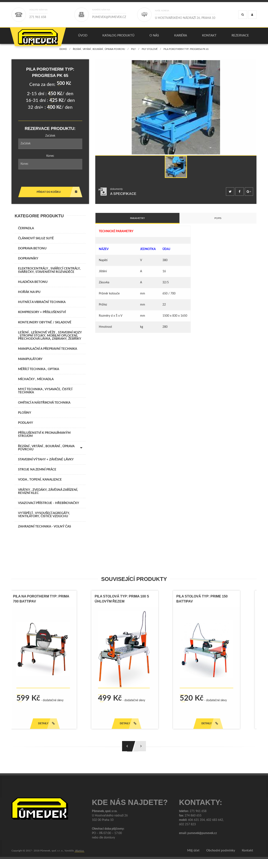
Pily (133, 49)
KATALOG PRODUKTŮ (118, 35)
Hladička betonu (33, 282)
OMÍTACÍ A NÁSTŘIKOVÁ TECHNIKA (44, 402)
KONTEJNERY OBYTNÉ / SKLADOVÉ (44, 322)
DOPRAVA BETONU (32, 248)
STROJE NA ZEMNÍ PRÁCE (37, 469)
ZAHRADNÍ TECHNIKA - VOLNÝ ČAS (44, 526)
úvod (82, 35)
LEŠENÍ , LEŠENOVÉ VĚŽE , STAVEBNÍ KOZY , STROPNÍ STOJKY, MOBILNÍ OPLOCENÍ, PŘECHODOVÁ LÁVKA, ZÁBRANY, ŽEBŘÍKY (50, 335)
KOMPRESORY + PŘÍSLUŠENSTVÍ (42, 312)
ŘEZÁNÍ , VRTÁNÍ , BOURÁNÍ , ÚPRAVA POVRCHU (99, 49)
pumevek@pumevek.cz (202, 833)
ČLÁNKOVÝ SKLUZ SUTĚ (36, 238)
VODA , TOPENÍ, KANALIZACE (40, 479)
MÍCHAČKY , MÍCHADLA (36, 379)
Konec (50, 155)
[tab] (117, 192)
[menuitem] (83, 36)
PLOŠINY (24, 412)
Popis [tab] (218, 218)
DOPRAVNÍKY (28, 258)
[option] (176, 107)
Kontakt (209, 35)
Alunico (79, 850)
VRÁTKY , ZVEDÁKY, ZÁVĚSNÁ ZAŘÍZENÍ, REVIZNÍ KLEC (48, 491)
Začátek (50, 135)
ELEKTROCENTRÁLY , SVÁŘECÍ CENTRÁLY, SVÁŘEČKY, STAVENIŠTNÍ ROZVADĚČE (49, 270)
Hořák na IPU (29, 292)
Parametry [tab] (137, 218)
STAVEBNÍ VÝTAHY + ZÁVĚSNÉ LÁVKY (46, 459)
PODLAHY (25, 422)
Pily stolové (149, 49)
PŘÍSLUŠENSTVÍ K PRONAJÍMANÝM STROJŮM (44, 434)
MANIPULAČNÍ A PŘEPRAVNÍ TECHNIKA (47, 348)
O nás (154, 35)
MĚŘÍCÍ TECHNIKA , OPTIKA (38, 369)
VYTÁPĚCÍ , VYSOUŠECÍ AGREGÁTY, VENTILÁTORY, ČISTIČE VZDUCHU (44, 515)
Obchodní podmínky (220, 850)
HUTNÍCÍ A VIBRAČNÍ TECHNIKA (42, 302)
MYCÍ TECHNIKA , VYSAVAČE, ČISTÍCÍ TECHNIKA (45, 391)
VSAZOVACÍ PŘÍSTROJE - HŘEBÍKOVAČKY (48, 503)
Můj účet (193, 850)
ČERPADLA (26, 228)
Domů (63, 49)
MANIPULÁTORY (30, 359)
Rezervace (240, 35)
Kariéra (180, 35)
